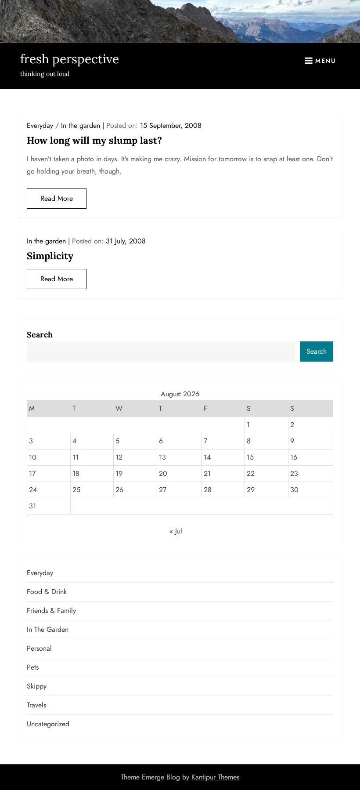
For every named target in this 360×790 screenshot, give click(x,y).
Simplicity (50, 256)
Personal (39, 648)
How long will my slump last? (94, 140)
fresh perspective (69, 59)
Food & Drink (47, 592)
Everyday (40, 125)
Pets (33, 667)
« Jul (175, 531)
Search (40, 335)
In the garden (80, 125)
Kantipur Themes (215, 777)
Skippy (37, 686)
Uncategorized (48, 724)
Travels (36, 705)
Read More (56, 198)
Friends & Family (51, 610)
